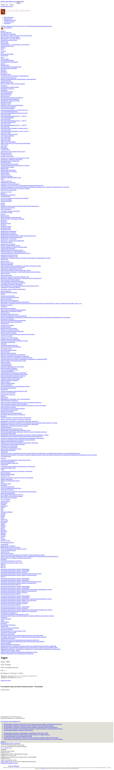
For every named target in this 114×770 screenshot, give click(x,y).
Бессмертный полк (6, 32)
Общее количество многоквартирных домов (13, 360)
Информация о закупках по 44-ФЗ (10, 547)
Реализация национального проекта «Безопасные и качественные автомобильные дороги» (26, 609)
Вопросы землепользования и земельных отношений (16, 419)
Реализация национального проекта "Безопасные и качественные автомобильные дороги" (26, 589)
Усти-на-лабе (4, 521)
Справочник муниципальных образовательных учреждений (18, 466)
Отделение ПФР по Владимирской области (13, 282)
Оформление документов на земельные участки (14, 426)
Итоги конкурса (5, 96)
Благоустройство (5, 382)
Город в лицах (5, 59)
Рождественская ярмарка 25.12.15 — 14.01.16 (13, 116)
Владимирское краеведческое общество (12, 97)
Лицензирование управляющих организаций (13, 372)
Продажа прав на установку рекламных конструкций (16, 558)
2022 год (3, 576)
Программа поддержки (7, 325)
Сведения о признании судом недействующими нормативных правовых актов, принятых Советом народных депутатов (35, 187)
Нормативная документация (9, 612)
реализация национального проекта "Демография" (15, 570)
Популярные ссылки (7, 721)
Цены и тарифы (5, 362)
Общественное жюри (7, 91)
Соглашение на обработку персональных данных (15, 614)
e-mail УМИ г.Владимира (8, 638)
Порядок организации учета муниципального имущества (17, 653)
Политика (43, 768)
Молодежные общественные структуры (12, 494)
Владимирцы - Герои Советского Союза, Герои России (16, 35)
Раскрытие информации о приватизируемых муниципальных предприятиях (22, 641)
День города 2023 (6, 140)
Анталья (3, 536)
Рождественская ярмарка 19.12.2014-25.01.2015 (14, 113)
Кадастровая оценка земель (8, 433)
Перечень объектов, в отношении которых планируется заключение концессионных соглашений (28, 646)
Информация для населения (9, 239)
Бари (2, 509)
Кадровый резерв (6, 162)
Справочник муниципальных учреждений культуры (15, 460)
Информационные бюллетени (9, 255)
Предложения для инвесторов (9, 410)
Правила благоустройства (8, 450)
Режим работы (5, 622)
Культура (3, 458)
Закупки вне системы (7, 553)
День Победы (8, 27)
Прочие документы (6, 199)
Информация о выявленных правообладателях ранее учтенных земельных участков (24, 435)
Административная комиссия (9, 345)
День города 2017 (6, 123)
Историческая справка (7, 54)
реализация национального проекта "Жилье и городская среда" (19, 575)
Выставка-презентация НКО (9, 68)
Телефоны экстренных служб (9, 256)
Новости (3, 31)
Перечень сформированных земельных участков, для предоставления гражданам (24, 432)
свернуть (3, 742)
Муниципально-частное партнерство (11, 413)
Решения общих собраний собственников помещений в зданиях (19, 652)
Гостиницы (4, 485)
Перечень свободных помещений (10, 339)
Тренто (3, 507)
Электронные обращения (8, 248)
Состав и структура (21, 26)
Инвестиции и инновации (8, 308)
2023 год (3, 567)
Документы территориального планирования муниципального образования (22, 438)
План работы (4, 397)
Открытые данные (6, 226)
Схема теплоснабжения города (9, 369)
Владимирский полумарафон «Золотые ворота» (14, 128)
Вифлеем (3, 534)
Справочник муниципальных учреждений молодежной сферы (18, 491)
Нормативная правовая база (9, 77)
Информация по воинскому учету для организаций (15, 399)
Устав (2, 52)
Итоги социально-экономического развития (13, 310)
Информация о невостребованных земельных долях (15, 430)
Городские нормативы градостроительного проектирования (18, 439)
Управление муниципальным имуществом (40, 26)
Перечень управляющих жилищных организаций (15, 356)
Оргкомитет (4, 90)
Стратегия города (9, 21)
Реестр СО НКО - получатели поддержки (12, 219)
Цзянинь (3, 525)
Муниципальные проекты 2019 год (11, 605)
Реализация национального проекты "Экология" (14, 602)
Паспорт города (5, 313)
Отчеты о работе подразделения (10, 628)
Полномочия (4, 148)
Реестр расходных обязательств (9, 300)
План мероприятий (6, 93)
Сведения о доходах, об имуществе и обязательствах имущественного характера (23, 637)
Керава (3, 516)
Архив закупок (5, 552)
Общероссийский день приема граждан (12, 250)
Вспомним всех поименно (8, 34)
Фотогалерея (4, 41)
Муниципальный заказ (7, 542)
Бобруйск (3, 530)
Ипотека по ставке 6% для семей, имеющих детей (15, 276)
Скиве (2, 518)
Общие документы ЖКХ (8, 383)
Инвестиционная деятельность (9, 400)
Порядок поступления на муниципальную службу (15, 158)
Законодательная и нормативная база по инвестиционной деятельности (21, 402)
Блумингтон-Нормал (7, 512)
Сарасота (3, 513)
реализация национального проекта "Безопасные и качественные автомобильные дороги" (26, 599)
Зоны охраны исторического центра (11, 448)
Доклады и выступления (8, 207)
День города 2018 (6, 129)
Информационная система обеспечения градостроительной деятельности (21, 436)
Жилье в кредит (5, 273)
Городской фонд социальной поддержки (12, 281)
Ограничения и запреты (7, 167)
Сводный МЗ (4, 544)
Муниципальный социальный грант (11, 66)
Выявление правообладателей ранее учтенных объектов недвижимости (21, 278)
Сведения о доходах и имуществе (10, 184)
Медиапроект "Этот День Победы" (11, 38)
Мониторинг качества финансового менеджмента (15, 302)
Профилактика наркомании (8, 231)
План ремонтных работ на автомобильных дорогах (15, 386)
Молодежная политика (7, 489)
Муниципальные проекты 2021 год (11, 584)
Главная (3, 26)
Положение (4, 617)
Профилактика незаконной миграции (11, 237)
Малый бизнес (8, 18)
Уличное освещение (6, 385)
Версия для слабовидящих (16, 1)
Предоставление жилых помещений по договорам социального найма (21, 266)
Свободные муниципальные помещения (12, 331)
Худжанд (3, 539)
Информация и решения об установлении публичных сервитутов (19, 421)
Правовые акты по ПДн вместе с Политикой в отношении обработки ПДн (22, 185)
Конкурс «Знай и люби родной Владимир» (13, 83)
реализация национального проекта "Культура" (14, 572)
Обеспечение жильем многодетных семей (13, 267)
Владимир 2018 (5, 126)
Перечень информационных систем (11, 177)
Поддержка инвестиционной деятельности (13, 414)
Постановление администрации (10, 87)
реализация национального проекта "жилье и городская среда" (19, 583)
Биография (4, 146)
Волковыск (4, 531)
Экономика (4, 306)
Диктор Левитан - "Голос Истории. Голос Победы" (15, 44)
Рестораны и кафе (6, 483)
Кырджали (4, 522)
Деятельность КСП (6, 201)
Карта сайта (10, 743)
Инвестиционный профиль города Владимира (14, 404)
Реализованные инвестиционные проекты (13, 408)
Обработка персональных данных (10, 650)
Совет (2, 179)
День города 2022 (6, 138)
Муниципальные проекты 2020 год (11, 594)
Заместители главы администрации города (13, 151)
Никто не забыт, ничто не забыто (10, 37)
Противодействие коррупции (9, 234)
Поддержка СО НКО (7, 212)
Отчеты (3, 204)
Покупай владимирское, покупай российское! (14, 316)
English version (5, 1)
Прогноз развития (6, 291)
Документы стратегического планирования (13, 289)
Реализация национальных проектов (11, 561)
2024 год (3, 565)
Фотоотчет (4, 71)
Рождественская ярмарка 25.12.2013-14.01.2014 (14, 110)
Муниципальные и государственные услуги (13, 251)
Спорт (2, 469)
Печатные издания (6, 102)
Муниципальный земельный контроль (12, 429)
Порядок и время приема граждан (10, 245)
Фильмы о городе (6, 103)
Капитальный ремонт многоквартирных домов (14, 374)
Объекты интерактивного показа (10, 480)
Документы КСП (5, 196)
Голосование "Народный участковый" (11, 284)
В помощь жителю (6, 363)
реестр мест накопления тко (8, 350)
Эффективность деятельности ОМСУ (11, 311)
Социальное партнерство (8, 342)
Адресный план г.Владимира (9, 447)
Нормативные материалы (8, 394)
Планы (3, 203)
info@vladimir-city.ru (6, 761)
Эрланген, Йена (5, 501)
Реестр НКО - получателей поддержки (12, 496)
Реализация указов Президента (9, 314)
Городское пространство (8, 486)
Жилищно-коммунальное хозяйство (11, 346)
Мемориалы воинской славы (9, 40)
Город (2, 49)
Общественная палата (7, 82)
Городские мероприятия (7, 108)
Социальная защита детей (8, 468)
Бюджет (3, 294)
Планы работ (4, 626)
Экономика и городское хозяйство (10, 287)
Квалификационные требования (10, 161)
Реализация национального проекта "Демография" (15, 588)
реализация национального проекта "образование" (15, 578)
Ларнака (3, 533)
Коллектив (4, 623)
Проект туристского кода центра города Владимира (15, 143)
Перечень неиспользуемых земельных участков (14, 340)
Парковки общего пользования (9, 380)
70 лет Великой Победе (7, 60)
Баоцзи (3, 528)
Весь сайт (5, 5)
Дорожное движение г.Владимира (10, 379)
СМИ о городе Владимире (8, 142)
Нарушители (4, 389)
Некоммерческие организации (9, 62)
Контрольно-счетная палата (8, 190)
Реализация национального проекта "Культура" (14, 592)
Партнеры (3, 559)
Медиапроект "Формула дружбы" (10, 100)
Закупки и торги (5, 540)
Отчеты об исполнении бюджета (10, 297)
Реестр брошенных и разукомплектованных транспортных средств (20, 286)
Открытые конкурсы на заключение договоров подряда (16, 357)
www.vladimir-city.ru (6, 748)
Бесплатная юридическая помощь (10, 279)
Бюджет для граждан (6, 305)
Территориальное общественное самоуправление (15, 76)
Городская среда (5, 351)
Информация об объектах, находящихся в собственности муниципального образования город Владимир (30, 649)
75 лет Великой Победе (7, 135)
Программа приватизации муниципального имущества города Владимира (22, 635)
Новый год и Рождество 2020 (9, 134)
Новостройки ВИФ (6, 275)
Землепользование (6, 427)
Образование (4, 464)
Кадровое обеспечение (7, 156)
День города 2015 (6, 114)
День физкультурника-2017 (8, 122)
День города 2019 (6, 132)
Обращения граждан (10, 20)
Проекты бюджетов (6, 299)
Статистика (17, 743)
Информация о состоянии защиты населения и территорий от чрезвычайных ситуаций (25, 258)
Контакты (3, 69)
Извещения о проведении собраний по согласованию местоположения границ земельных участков (29, 422)
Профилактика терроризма (8, 232)
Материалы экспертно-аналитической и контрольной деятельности (20, 206)
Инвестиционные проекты (8, 407)
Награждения (4, 168)
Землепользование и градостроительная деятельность (16, 417)
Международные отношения (9, 497)
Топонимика (4, 452)
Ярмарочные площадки (7, 319)
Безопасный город (6, 229)
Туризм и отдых (5, 476)
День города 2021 (6, 137)
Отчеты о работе (5, 174)
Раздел (12, 5)
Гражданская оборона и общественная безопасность (15, 253)
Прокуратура (4, 259)
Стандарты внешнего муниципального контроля (14, 198)
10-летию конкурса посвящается (10, 99)
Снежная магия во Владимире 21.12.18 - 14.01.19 (15, 131)
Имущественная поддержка (8, 333)
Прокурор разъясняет (7, 264)
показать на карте (6, 680)
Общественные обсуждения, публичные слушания (15, 188)
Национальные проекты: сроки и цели (12, 562)
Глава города (4, 145)
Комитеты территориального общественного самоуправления (18, 79)
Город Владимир (9, 17)
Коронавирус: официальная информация (12, 240)
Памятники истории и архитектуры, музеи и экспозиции (17, 477)
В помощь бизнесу (6, 326)
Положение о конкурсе (7, 88)
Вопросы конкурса (6, 94)
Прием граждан (5, 261)
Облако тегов (16, 721)
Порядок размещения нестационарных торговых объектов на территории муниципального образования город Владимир (35, 317)
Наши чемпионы (5, 472)
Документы (7, 23)
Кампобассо (4, 506)
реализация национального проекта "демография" (15, 580)
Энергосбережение (6, 365)
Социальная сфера (6, 456)
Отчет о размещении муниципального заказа (13, 549)
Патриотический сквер (7, 46)
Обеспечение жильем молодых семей (11, 269)
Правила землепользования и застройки (12, 441)
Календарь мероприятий (8, 461)
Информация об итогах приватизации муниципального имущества (20, 640)
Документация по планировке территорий (13, 444)
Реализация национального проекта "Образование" (15, 586)
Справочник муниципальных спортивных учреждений (16, 471)
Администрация (10, 26)
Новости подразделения (7, 634)
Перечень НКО (5, 65)
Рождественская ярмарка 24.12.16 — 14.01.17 (13, 120)
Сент (2, 510)
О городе (3, 51)
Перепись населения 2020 (8, 392)
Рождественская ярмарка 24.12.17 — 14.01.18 (13, 125)
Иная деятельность (6, 209)
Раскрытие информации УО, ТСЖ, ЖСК (12, 366)
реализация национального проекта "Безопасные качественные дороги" (21, 573)
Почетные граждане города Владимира (12, 105)
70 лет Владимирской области (9, 111)
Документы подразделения (8, 632)
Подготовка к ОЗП (6, 348)
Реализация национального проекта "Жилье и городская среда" (19, 591)
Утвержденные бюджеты (8, 296)
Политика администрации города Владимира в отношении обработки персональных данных (27, 616)
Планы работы (5, 173)
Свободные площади (7, 336)
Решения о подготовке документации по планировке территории (19, 442)
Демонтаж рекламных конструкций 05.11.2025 (14, 391)
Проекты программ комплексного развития (13, 375)
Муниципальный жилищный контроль (12, 377)
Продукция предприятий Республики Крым (13, 320)
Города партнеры (5, 499)
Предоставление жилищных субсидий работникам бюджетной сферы (20, 272)
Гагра (2, 537)
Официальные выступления (9, 171)
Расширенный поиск (7, 6)
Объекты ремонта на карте (8, 353)
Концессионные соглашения (9, 368)
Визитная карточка (6, 153)
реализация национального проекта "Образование (15, 569)
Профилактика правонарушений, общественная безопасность (18, 235)
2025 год (3, 564)
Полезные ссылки (6, 74)
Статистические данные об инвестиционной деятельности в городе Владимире (23, 405)
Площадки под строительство (9, 337)
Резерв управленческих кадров (9, 164)
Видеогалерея (5, 43)
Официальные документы (8, 170)
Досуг (2, 482)
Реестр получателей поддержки (10, 329)
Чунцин (3, 527)
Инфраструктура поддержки (9, 328)
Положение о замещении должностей (11, 159)
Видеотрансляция (6, 228)
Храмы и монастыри (6, 479)
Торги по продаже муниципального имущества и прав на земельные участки (23, 555)
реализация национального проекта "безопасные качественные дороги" (21, 581)
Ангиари (3, 504)
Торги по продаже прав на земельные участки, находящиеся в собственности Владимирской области (29, 556)
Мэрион (3, 515)
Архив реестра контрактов (8, 550)
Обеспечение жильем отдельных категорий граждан (16, 270)
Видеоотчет (4, 73)
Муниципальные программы (9, 292)
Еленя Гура (4, 519)
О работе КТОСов (6, 80)
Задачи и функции (6, 619)
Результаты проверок (7, 176)
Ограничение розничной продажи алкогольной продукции (17, 334)
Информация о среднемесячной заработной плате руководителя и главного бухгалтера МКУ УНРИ (29, 647)
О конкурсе (4, 85)
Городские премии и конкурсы (9, 463)
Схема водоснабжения (7, 371)
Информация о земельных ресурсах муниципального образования (19, 424)
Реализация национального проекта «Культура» (14, 608)
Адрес (2, 620)
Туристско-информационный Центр (11, 488)
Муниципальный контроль (8, 388)
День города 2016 (6, 119)
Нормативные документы (8, 195)
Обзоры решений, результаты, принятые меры (14, 247)
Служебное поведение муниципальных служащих (15, 165)
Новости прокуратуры (7, 263)
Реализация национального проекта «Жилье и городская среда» (19, 611)
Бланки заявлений (6, 643)
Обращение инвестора (7, 411)
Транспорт (4, 343)
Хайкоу (3, 524)
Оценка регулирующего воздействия (11, 322)
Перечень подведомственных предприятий (13, 354)
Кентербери (4, 503)
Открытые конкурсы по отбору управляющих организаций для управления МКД (24, 359)
